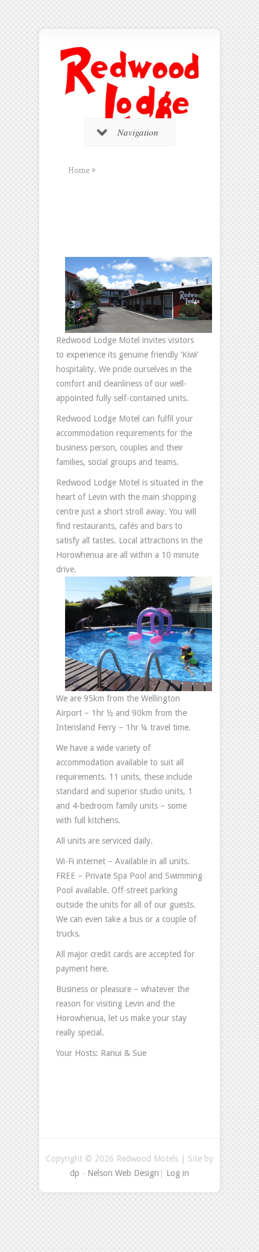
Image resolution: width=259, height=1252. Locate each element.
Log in (177, 1173)
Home (79, 170)
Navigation (137, 132)
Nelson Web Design (123, 1173)
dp (75, 1173)
